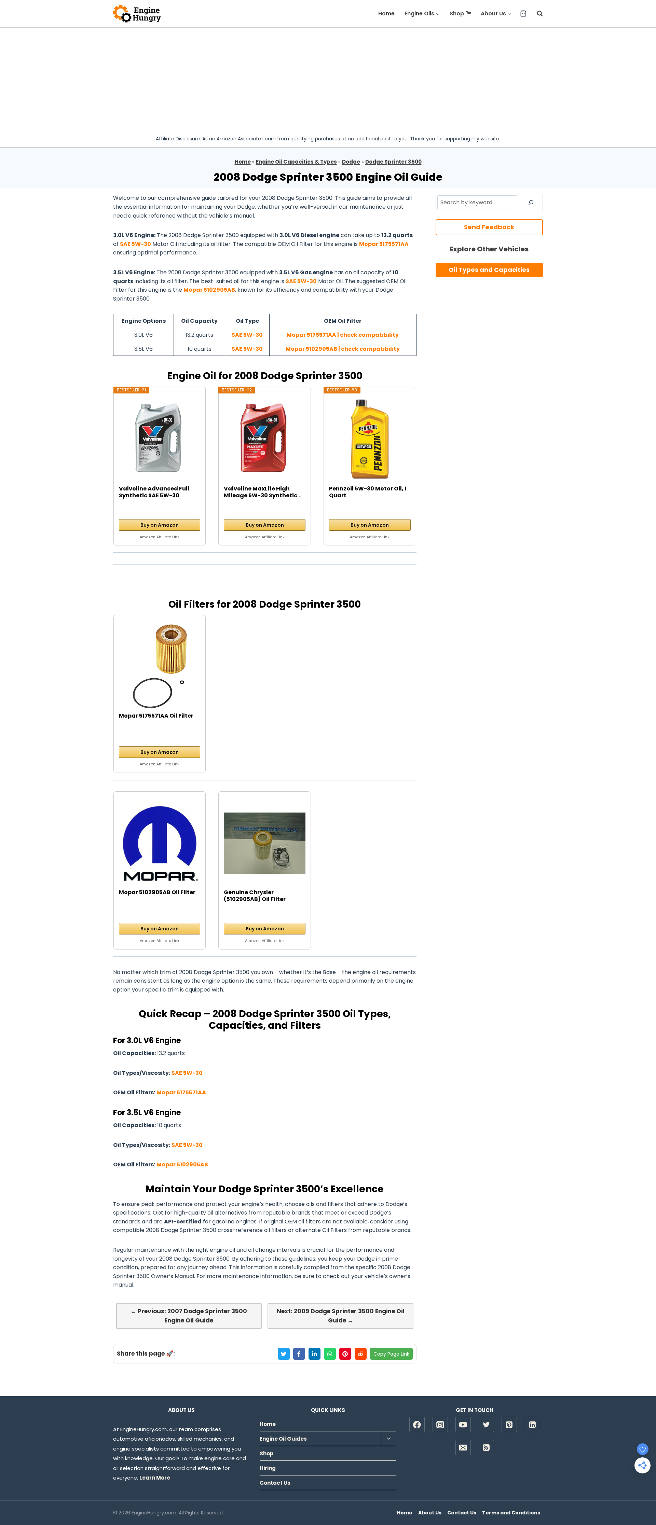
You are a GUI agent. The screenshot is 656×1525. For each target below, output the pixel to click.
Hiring (268, 1468)
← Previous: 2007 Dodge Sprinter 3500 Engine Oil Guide (189, 1316)
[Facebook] (417, 1424)
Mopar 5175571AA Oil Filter (156, 716)
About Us (429, 1512)
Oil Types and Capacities (489, 269)
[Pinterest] (509, 1424)
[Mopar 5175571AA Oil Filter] (160, 666)
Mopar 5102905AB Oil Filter (157, 892)
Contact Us (275, 1482)
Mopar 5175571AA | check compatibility (343, 335)
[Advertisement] (328, 79)
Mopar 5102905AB (209, 290)
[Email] (463, 1447)
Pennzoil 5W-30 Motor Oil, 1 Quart (368, 492)
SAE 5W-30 (135, 244)
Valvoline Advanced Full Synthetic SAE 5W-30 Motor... (154, 492)
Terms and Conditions (511, 1512)
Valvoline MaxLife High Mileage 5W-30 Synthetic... (262, 492)
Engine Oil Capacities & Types (296, 161)
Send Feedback (489, 227)
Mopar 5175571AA (384, 244)
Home (386, 13)
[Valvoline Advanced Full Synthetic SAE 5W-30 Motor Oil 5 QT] (160, 439)
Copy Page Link (391, 1353)
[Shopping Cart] (523, 13)
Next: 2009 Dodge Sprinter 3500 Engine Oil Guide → (341, 1316)
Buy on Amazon (159, 525)
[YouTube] (463, 1424)
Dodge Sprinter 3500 (393, 161)
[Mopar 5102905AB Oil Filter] (160, 843)
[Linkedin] (532, 1424)
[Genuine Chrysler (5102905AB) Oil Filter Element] (264, 843)
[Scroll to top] (639, 1498)
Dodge (351, 161)
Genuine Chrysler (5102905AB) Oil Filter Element (255, 896)
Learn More (154, 1477)
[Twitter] (486, 1424)
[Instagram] (440, 1424)
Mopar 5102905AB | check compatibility (343, 349)
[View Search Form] (536, 14)
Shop (457, 13)
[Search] (531, 202)
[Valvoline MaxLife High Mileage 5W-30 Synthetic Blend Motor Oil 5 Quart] (264, 439)
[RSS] (486, 1447)
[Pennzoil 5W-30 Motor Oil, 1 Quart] (370, 439)
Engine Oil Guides (283, 1438)
